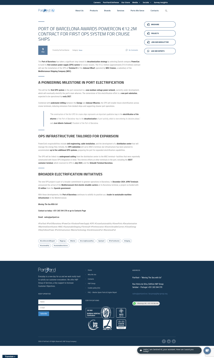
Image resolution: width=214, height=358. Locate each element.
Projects (155, 33)
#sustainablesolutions (61, 245)
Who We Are (92, 275)
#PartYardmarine (114, 241)
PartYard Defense (111, 2)
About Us (79, 10)
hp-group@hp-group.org (158, 293)
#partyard (101, 241)
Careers (97, 2)
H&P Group (91, 283)
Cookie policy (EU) (94, 288)
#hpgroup (63, 241)
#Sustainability (44, 245)
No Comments (133, 50)
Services (120, 10)
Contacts (155, 10)
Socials (146, 2)
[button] (166, 11)
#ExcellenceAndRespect (47, 241)
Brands (107, 10)
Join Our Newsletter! (160, 42)
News (80, 50)
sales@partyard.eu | (140, 293)
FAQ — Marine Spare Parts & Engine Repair (102, 292)
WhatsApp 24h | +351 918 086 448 (147, 303)
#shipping (127, 241)
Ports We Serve (137, 10)
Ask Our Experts (158, 51)
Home (90, 270)
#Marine (72, 241)
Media (135, 2)
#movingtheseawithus (87, 241)
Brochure (155, 24)
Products (94, 10)
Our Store (125, 2)
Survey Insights (161, 2)
